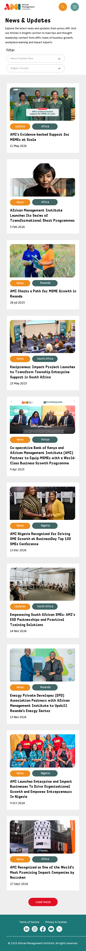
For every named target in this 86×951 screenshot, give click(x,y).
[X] (59, 929)
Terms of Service (29, 922)
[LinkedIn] (26, 929)
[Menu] (75, 7)
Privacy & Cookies (56, 922)
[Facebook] (43, 929)
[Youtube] (51, 929)
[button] (63, 7)
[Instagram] (35, 929)
